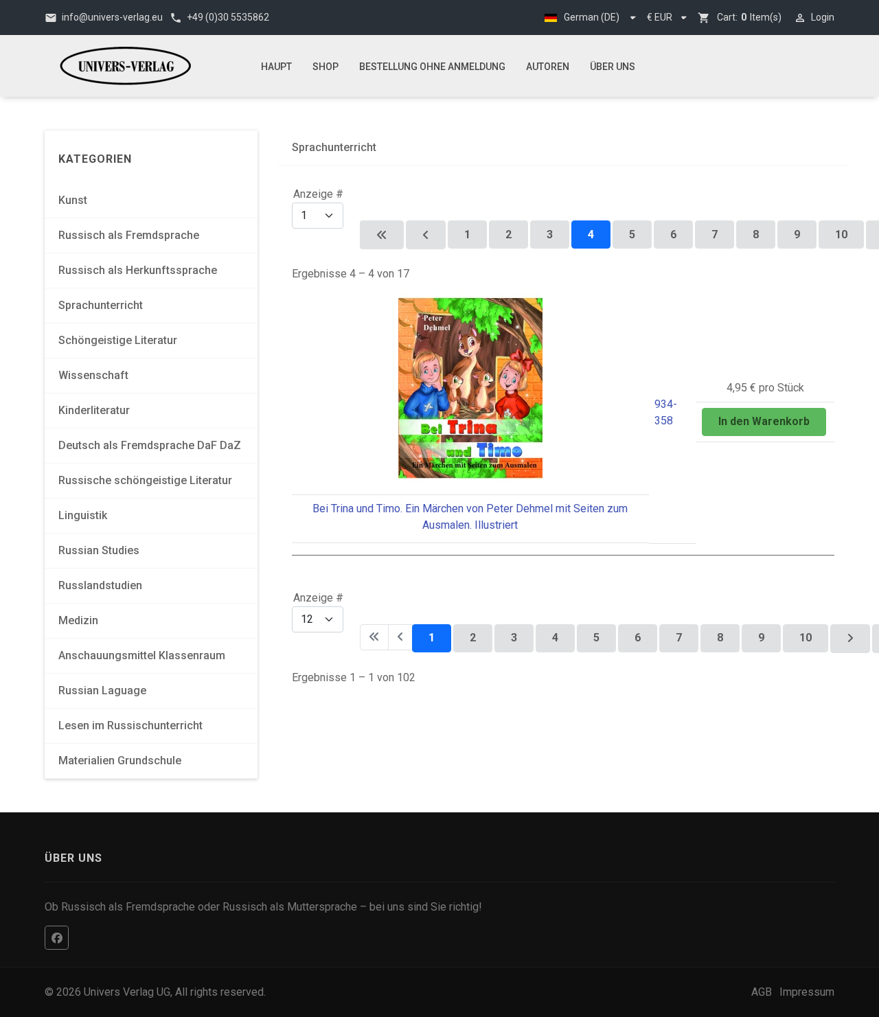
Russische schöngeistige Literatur (145, 480)
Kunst (72, 200)
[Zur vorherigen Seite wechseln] (426, 234)
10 (841, 234)
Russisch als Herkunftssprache (137, 270)
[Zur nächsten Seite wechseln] (850, 638)
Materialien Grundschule (119, 760)
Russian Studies (98, 550)
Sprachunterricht (100, 305)
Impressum (806, 991)
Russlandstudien (100, 585)
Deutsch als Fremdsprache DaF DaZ (149, 445)
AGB (761, 991)
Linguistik (82, 515)
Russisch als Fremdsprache (128, 235)
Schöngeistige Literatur (117, 340)
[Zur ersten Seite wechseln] (382, 234)
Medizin (78, 620)
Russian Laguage (102, 690)
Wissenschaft (93, 375)
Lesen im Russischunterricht (130, 725)
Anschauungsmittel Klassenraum (141, 655)
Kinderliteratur (94, 410)
